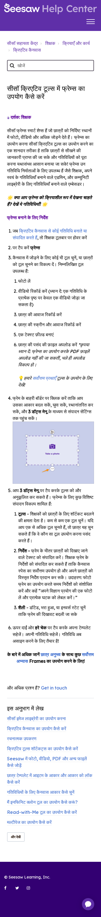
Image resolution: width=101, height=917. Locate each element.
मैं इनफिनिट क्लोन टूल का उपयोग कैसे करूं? (42, 802)
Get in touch (54, 688)
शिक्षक (50, 43)
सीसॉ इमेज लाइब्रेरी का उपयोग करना (36, 718)
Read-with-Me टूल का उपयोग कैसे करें (42, 812)
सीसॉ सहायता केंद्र (22, 43)
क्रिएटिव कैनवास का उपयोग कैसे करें (36, 728)
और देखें (16, 837)
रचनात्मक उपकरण (21, 738)
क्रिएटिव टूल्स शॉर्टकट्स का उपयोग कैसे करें (42, 748)
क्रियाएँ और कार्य (76, 43)
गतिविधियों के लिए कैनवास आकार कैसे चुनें (40, 792)
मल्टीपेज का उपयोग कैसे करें (29, 822)
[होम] (50, 8)
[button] (90, 21)
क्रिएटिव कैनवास (27, 50)
